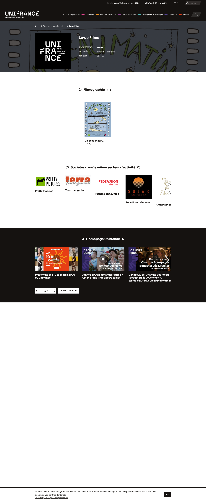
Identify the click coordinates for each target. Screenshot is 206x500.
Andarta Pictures (166, 204)
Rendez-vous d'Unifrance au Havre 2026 (123, 3)
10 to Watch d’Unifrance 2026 (157, 3)
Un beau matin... (94, 140)
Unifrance (173, 14)
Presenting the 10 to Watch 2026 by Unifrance (55, 276)
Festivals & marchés (108, 14)
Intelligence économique (153, 14)
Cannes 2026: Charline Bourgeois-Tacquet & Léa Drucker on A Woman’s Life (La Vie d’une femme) (150, 277)
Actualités (90, 14)
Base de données (129, 14)
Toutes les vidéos (68, 291)
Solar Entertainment (138, 202)
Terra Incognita (74, 190)
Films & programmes (71, 14)
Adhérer (186, 14)
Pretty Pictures (44, 191)
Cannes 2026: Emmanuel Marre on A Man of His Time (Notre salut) (102, 276)
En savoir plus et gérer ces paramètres (51, 497)
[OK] (167, 494)
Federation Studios (107, 193)
